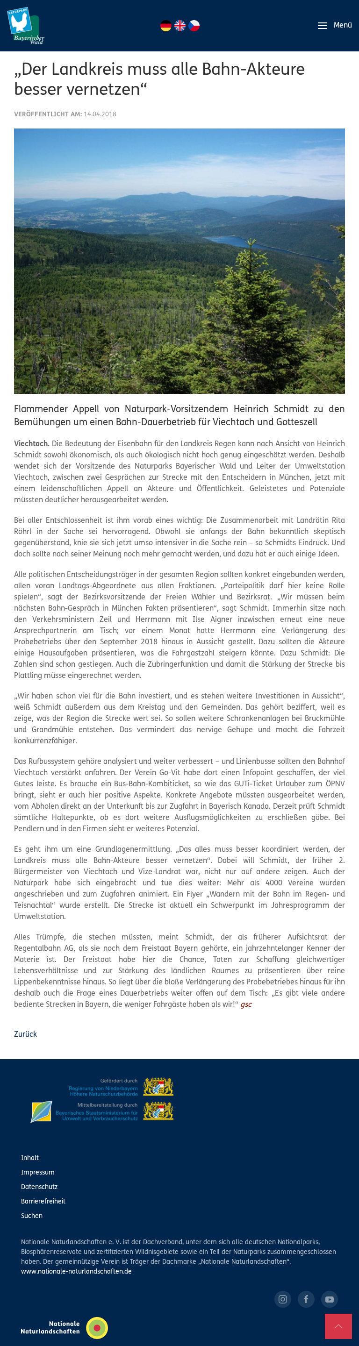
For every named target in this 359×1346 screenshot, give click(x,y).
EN (180, 25)
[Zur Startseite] (25, 25)
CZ (194, 25)
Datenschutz (39, 1187)
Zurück (25, 1035)
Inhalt (30, 1158)
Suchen (32, 1216)
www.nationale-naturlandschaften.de (76, 1271)
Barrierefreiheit (43, 1201)
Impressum (38, 1172)
